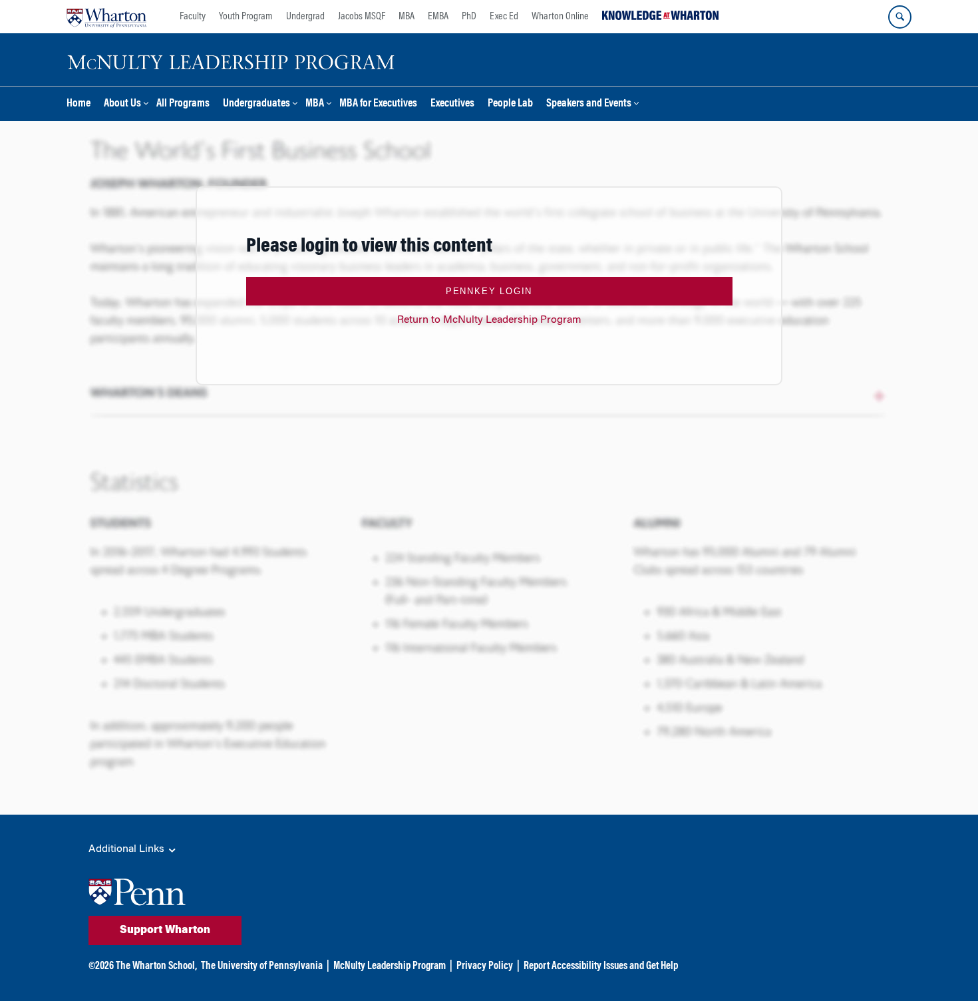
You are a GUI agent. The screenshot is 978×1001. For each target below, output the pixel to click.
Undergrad (305, 16)
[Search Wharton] (899, 17)
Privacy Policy (484, 966)
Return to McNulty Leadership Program (489, 320)
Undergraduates (256, 104)
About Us (122, 104)
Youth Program (246, 16)
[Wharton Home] (106, 16)
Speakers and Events (588, 104)
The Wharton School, (156, 966)
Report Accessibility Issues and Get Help (601, 966)
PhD (469, 16)
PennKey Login (489, 291)
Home (78, 104)
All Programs (183, 104)
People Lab (510, 104)
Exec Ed (504, 16)
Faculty (193, 16)
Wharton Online (560, 16)
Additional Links (127, 849)
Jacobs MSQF (361, 16)
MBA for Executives (378, 104)
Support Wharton (165, 930)
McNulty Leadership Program (389, 966)
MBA (406, 16)
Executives (452, 104)
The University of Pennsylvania (262, 966)
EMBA (438, 16)
